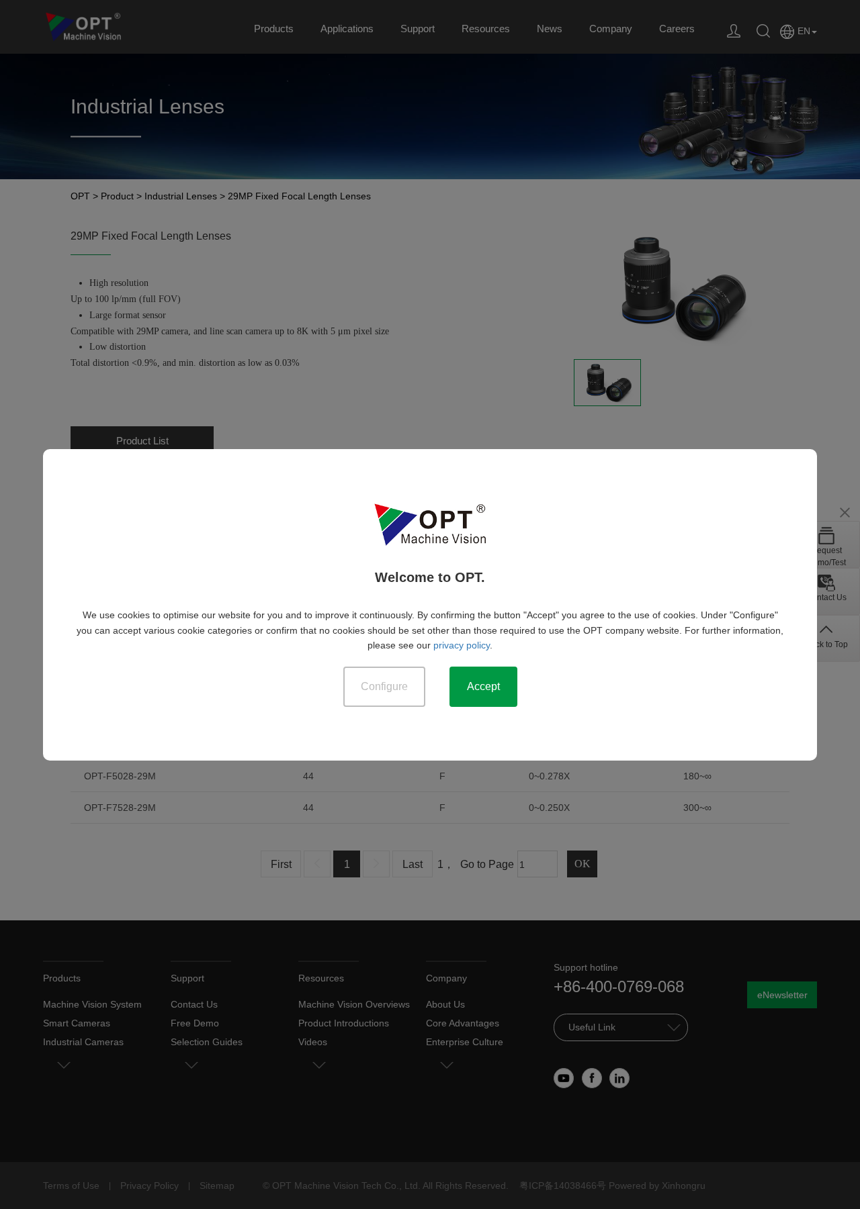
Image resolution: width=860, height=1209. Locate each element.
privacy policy (461, 645)
